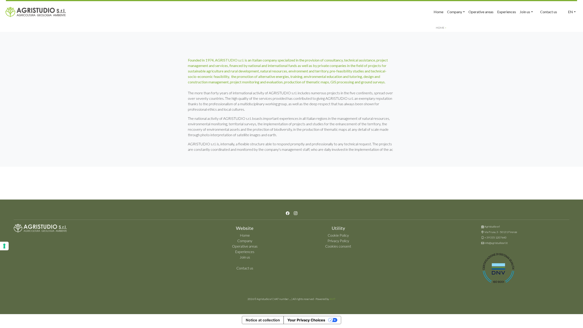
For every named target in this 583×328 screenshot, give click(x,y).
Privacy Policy (338, 240)
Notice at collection (263, 320)
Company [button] (454, 12)
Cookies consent (338, 246)
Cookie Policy (338, 235)
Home (438, 12)
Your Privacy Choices (306, 320)
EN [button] (570, 12)
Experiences (506, 12)
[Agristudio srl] (40, 229)
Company (244, 240)
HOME (440, 27)
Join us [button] (525, 12)
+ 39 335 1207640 (495, 237)
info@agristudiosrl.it (496, 243)
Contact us (548, 12)
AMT (332, 299)
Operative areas (481, 12)
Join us (245, 257)
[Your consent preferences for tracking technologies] (4, 246)
